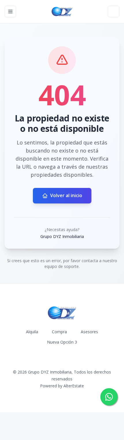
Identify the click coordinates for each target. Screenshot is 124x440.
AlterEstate (73, 385)
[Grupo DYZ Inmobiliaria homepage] (62, 11)
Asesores (89, 331)
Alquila (32, 331)
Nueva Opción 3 (62, 342)
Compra (59, 331)
